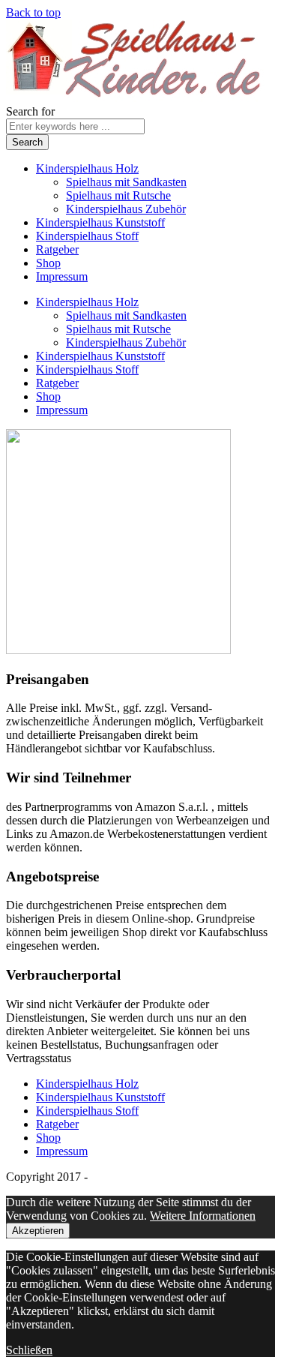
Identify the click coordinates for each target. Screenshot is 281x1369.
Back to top (33, 12)
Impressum (62, 276)
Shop (48, 263)
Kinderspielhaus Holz (87, 168)
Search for (30, 111)
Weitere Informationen (203, 1215)
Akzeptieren (38, 1230)
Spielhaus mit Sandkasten (126, 182)
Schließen (29, 1349)
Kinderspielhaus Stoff (87, 236)
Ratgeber (57, 249)
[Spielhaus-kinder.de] (135, 98)
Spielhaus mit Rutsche (118, 195)
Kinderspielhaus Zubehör (126, 209)
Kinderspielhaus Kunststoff (100, 222)
